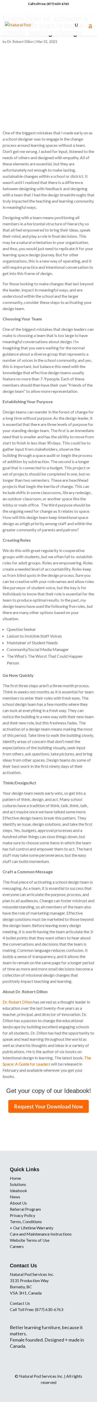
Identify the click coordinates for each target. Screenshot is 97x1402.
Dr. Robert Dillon (20, 41)
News (15, 1196)
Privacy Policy (22, 1215)
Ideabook (18, 1190)
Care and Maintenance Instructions (41, 1233)
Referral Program (25, 1209)
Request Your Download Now (48, 1106)
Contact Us (20, 1303)
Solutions (18, 1184)
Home (15, 1178)
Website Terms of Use (29, 1240)
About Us (18, 1202)
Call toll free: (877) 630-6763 (48, 4)
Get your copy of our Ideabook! (48, 1090)
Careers (17, 1246)
